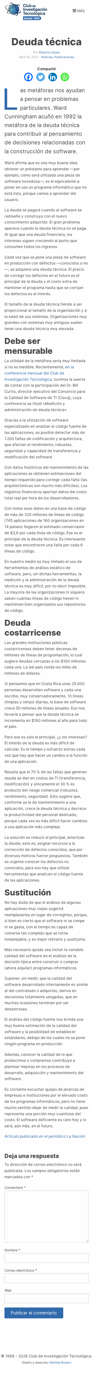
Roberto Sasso (49, 52)
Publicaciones (64, 57)
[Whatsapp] (65, 77)
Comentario (15, 1187)
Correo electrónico (20, 1270)
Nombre (12, 1250)
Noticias (47, 57)
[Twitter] (40, 77)
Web (8, 1290)
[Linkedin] (52, 77)
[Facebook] (28, 77)
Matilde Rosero (60, 1362)
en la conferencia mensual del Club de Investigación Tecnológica (39, 373)
